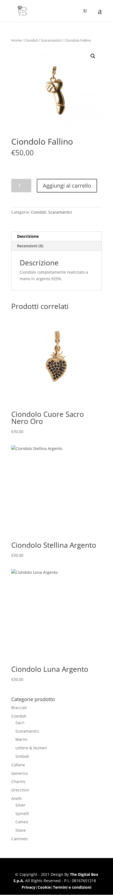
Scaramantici (51, 40)
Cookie (44, 887)
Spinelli (22, 813)
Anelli (16, 798)
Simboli (22, 756)
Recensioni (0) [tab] (30, 245)
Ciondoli (31, 40)
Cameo (21, 821)
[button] (93, 56)
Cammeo (19, 838)
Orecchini (20, 790)
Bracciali (19, 707)
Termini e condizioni (72, 887)
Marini (21, 739)
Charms (18, 781)
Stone (20, 830)
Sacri (19, 722)
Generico (19, 773)
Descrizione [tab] (28, 236)
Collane (18, 764)
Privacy (28, 887)
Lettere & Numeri (31, 747)
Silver (20, 805)
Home (16, 40)
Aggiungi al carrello (67, 185)
